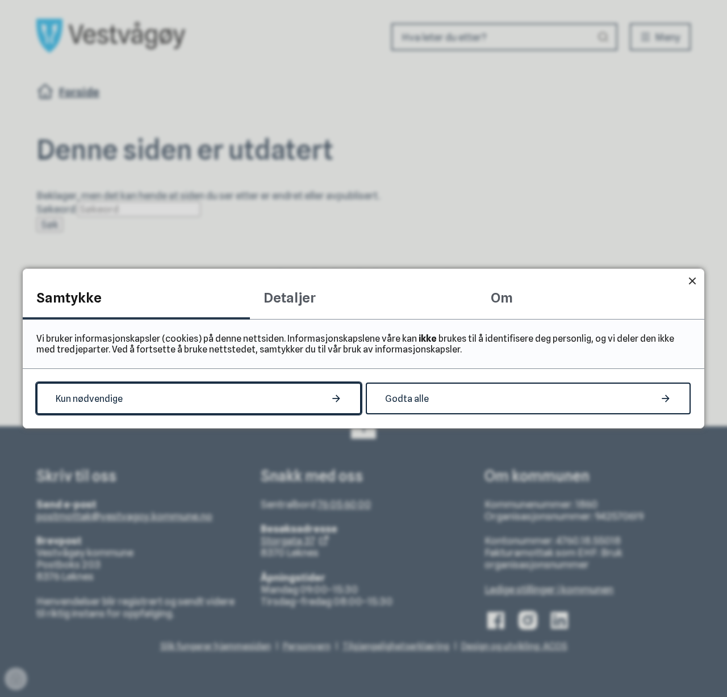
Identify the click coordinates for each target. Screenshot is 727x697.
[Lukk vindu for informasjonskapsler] (692, 280)
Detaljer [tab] (290, 297)
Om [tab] (502, 297)
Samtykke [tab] (69, 297)
